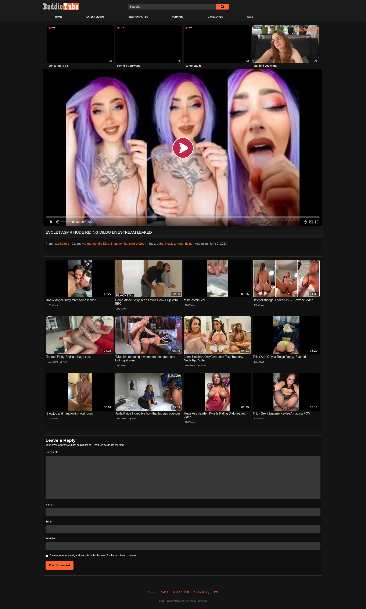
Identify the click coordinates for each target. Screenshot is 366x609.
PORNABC (178, 16)
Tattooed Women (134, 243)
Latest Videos (95, 16)
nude (180, 243)
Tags (250, 16)
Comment (52, 452)
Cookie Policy (201, 592)
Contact (152, 592)
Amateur (90, 243)
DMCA (164, 592)
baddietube (61, 243)
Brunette (116, 243)
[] (222, 7)
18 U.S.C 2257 (181, 592)
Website (50, 538)
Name (50, 504)
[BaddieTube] (61, 6)
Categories (215, 16)
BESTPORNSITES (138, 16)
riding (189, 243)
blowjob (170, 243)
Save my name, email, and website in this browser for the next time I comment (93, 555)
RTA (216, 592)
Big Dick (103, 243)
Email (50, 521)
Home (58, 16)
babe (160, 243)
